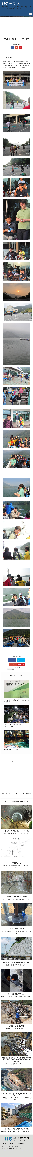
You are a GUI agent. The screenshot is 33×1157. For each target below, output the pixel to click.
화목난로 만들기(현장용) (16, 928)
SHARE (13, 660)
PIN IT (22, 664)
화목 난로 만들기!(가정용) (16, 994)
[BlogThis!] (9, 669)
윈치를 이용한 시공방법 (16, 1026)
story (18, 667)
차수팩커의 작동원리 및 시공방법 (16, 896)
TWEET (21, 660)
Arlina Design (13, 1150)
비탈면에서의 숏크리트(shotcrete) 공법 (16, 831)
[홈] (16, 793)
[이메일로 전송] (8, 669)
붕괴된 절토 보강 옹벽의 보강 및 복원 (16, 1129)
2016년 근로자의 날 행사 (11, 749)
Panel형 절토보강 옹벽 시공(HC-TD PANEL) (16, 962)
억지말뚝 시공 (16, 863)
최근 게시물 (6, 793)
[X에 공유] (11, 669)
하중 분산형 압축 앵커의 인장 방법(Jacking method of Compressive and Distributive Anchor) (16, 1059)
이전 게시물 (27, 793)
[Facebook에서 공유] (13, 669)
